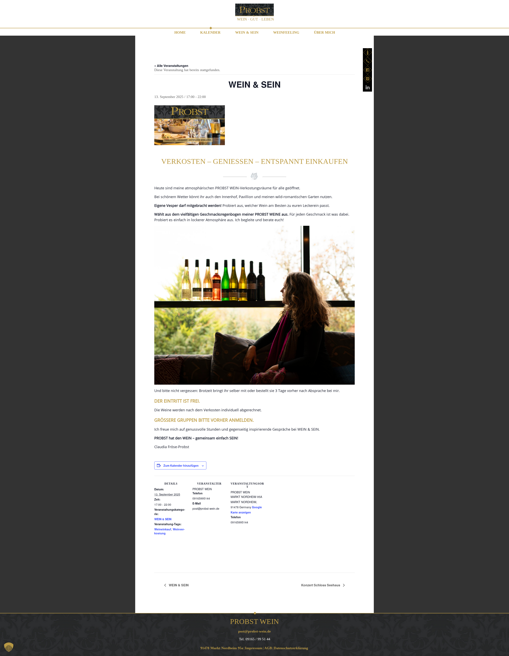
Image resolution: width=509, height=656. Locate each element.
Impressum (253, 648)
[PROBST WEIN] (254, 13)
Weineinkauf (162, 529)
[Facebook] (367, 69)
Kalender (210, 32)
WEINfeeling (286, 32)
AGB (268, 648)
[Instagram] (367, 78)
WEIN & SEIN (246, 32)
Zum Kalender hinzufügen (181, 465)
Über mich (324, 32)
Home (180, 32)
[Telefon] (367, 61)
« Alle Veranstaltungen (171, 65)
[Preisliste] (367, 52)
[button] (8, 647)
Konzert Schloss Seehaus (321, 585)
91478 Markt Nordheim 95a (221, 648)
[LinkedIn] (367, 87)
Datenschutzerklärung (291, 648)
